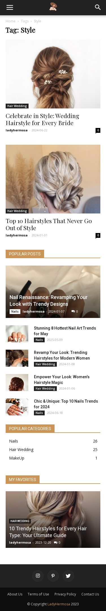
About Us (14, 594)
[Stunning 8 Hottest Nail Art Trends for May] (17, 333)
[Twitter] (68, 576)
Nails (15, 311)
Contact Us (90, 594)
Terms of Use (38, 594)
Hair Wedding (17, 106)
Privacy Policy (65, 594)
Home (11, 21)
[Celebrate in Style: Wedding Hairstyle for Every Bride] (53, 74)
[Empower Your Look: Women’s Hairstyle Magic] (17, 382)
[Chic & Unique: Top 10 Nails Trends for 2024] (17, 406)
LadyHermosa (58, 604)
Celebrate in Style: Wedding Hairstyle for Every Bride (42, 119)
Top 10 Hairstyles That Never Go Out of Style (49, 224)
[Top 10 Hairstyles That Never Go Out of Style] (53, 179)
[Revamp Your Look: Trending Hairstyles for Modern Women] (17, 358)
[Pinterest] (53, 576)
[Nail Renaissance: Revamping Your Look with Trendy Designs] (53, 292)
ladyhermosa (17, 130)
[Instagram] (38, 576)
